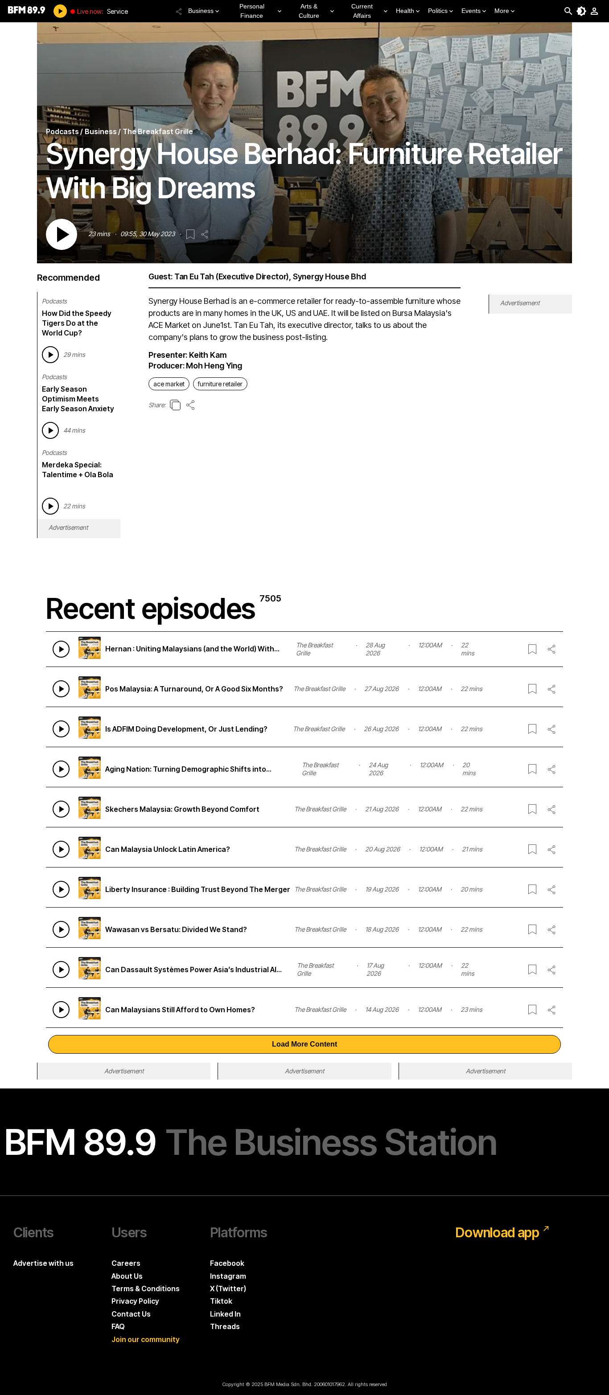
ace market (169, 384)
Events (471, 10)
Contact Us (131, 1313)
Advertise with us (43, 1263)
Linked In (225, 1313)
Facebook (227, 1263)
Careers (125, 1263)
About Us (127, 1276)
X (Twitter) (228, 1288)
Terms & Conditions (145, 1288)
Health (405, 10)
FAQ (118, 1326)
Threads (225, 1326)
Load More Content (304, 1044)
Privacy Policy (135, 1301)
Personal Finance (251, 11)
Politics (438, 10)
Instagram (228, 1276)
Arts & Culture (309, 11)
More (501, 10)
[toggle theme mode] (581, 11)
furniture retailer (220, 384)
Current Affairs (362, 11)
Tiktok (221, 1301)
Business (201, 10)
